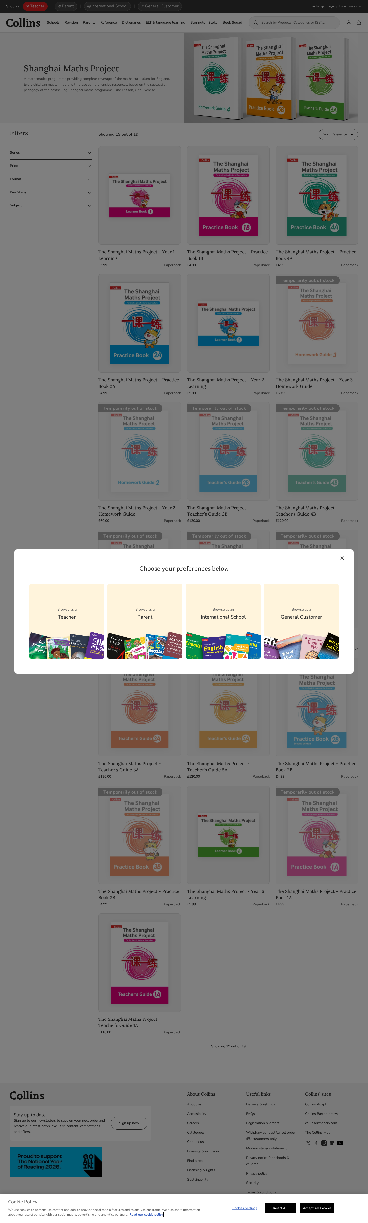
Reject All (280, 1208)
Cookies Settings (244, 1208)
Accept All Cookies (317, 1208)
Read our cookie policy (146, 1214)
